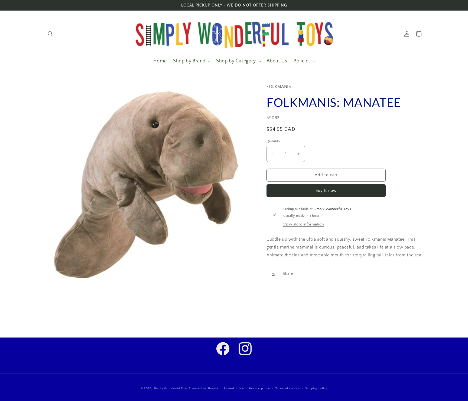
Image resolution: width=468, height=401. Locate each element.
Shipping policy (316, 388)
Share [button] (288, 274)
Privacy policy (259, 388)
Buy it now (326, 190)
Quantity (273, 141)
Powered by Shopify (203, 388)
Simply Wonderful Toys (171, 388)
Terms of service (287, 388)
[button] (50, 34)
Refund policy (233, 388)
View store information (303, 224)
